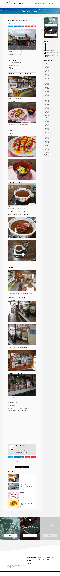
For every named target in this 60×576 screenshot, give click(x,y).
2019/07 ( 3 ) (47, 125)
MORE (51, 24)
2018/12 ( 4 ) (47, 137)
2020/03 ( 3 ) (47, 112)
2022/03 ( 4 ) (47, 75)
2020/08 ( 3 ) (47, 105)
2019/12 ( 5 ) (47, 118)
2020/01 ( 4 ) (47, 115)
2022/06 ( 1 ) (47, 71)
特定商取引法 (40, 557)
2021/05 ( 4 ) (47, 91)
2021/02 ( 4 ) (47, 95)
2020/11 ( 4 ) (47, 101)
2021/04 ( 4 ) (47, 92)
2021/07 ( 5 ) (47, 88)
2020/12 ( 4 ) (47, 100)
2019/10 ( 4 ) (47, 121)
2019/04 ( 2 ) (47, 129)
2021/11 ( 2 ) (47, 83)
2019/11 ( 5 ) (47, 120)
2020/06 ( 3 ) (47, 108)
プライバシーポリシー (41, 559)
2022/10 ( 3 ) (47, 66)
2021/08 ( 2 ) (47, 87)
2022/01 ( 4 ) (47, 78)
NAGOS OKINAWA (31, 557)
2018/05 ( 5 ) (47, 146)
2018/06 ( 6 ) (47, 145)
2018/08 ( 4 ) (47, 142)
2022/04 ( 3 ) (47, 74)
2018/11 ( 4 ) (47, 138)
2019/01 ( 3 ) (47, 133)
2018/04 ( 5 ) (47, 148)
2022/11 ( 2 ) (47, 64)
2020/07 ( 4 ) (47, 107)
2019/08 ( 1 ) (47, 124)
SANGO (29, 560)
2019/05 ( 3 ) (47, 128)
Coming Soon (49, 535)
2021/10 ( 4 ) (47, 84)
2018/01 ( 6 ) (47, 152)
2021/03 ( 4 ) (47, 94)
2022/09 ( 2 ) (47, 67)
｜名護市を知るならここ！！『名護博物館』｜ (22, 461)
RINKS (29, 563)
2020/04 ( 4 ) (47, 111)
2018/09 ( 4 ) (47, 141)
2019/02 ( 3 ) (47, 132)
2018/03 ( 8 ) (47, 149)
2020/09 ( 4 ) (47, 104)
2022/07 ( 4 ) (47, 70)
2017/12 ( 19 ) (47, 155)
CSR (28, 566)
